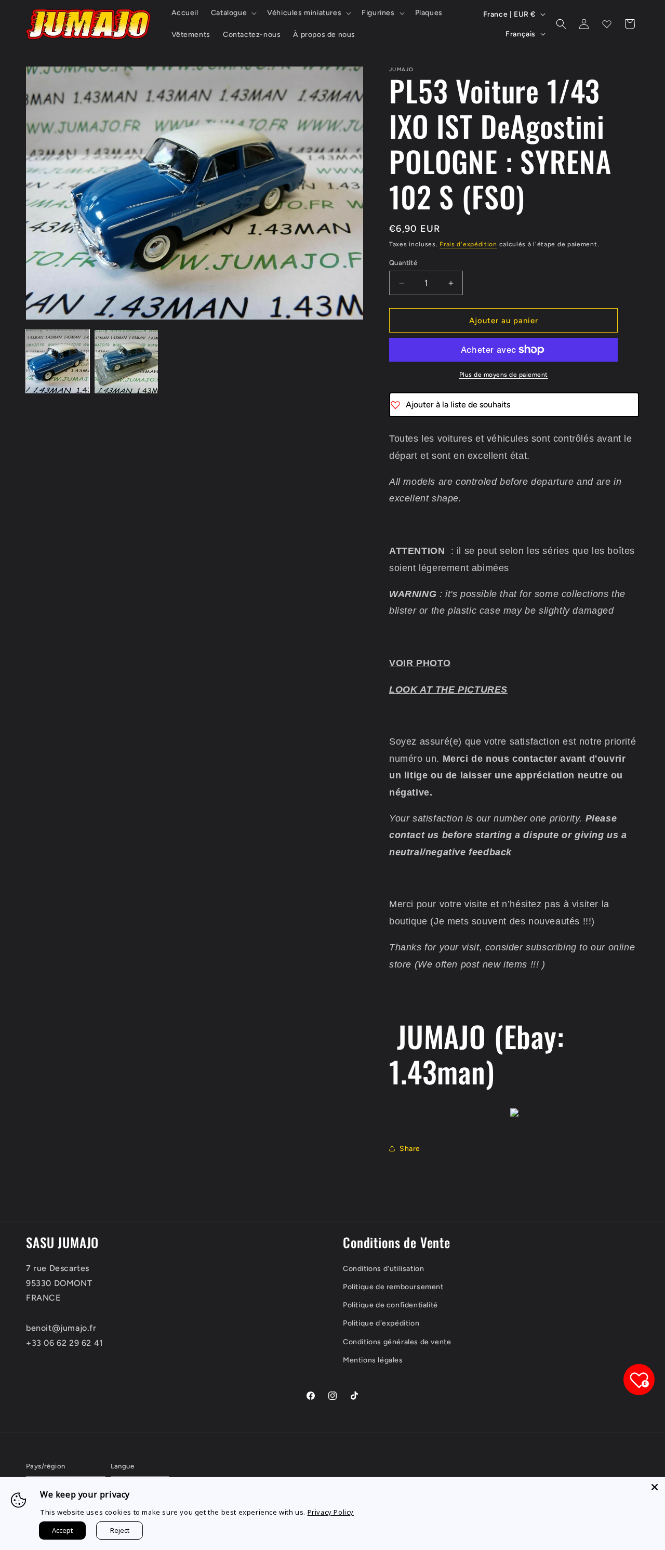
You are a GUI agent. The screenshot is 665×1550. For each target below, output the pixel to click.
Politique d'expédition (381, 1323)
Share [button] (410, 1148)
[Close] (654, 1487)
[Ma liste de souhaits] (606, 23)
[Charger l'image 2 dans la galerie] (126, 361)
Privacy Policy (331, 1512)
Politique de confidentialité (390, 1305)
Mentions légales (373, 1360)
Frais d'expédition (468, 244)
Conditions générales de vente (397, 1341)
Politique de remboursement (393, 1286)
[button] (233, 13)
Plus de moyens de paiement (503, 374)
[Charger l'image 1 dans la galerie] (57, 361)
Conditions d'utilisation (383, 1268)
